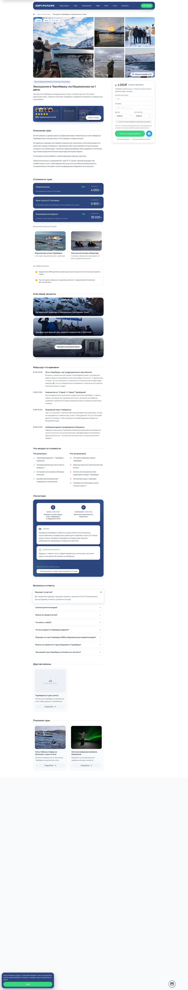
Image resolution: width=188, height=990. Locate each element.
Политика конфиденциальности (131, 125)
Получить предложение (129, 133)
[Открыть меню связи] (172, 983)
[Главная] (34, 14)
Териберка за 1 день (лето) (47, 695)
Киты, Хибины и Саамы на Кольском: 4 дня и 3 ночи (46, 753)
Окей (28, 984)
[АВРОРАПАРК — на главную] (44, 6)
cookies (18, 975)
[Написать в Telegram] (149, 134)
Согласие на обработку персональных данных (135, 128)
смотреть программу (136, 85)
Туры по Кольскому (43, 14)
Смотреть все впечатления (68, 347)
